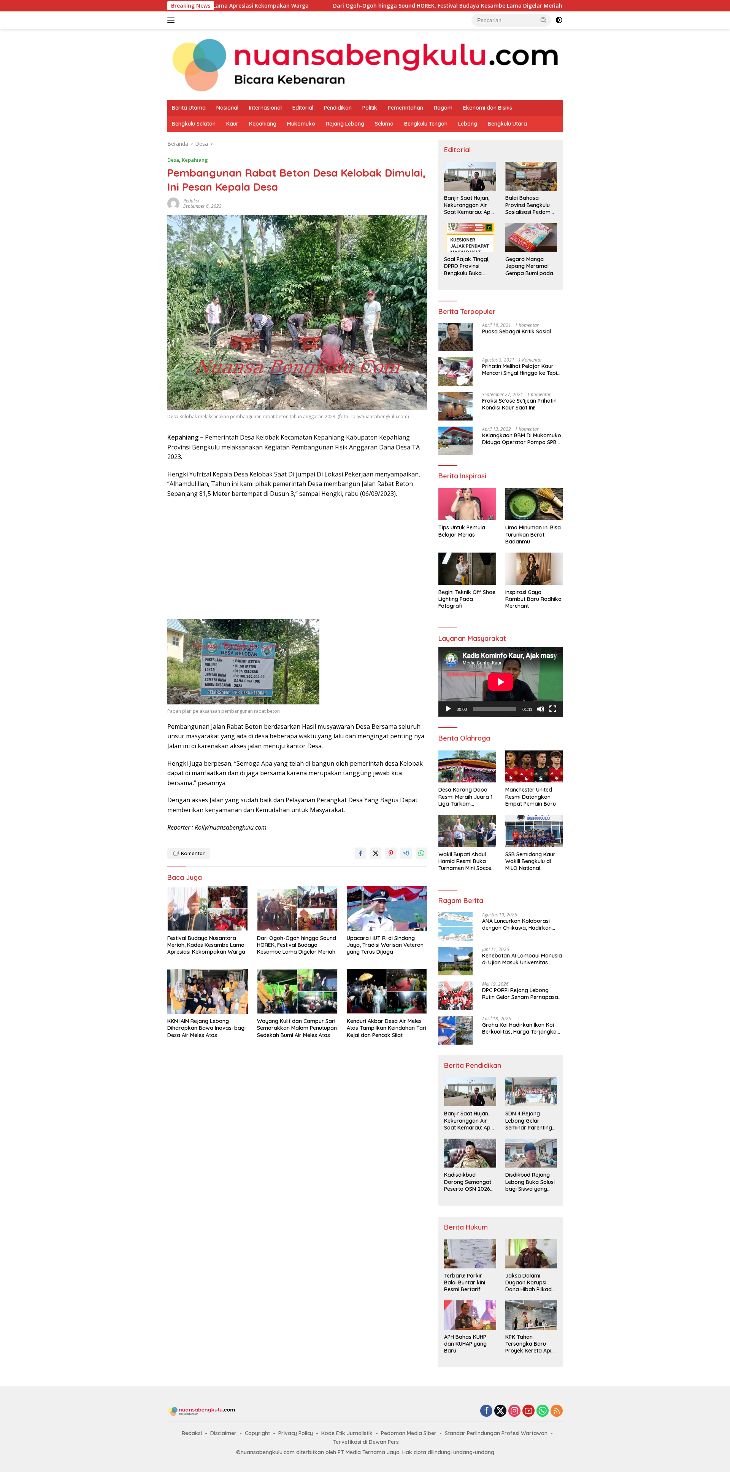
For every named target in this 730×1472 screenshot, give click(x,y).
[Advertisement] (297, 559)
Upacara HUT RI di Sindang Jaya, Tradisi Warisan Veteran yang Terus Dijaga (385, 945)
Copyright (257, 1433)
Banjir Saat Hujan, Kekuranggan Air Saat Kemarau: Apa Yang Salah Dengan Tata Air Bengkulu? (469, 204)
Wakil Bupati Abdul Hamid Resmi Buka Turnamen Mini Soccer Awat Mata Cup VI (466, 861)
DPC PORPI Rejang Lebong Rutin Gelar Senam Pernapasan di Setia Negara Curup (521, 993)
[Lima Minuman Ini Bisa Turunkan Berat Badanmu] (534, 504)
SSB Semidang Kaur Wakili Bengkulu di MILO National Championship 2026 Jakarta (530, 861)
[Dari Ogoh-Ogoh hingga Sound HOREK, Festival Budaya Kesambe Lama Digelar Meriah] (297, 908)
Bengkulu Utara (507, 123)
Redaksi (192, 1433)
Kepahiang (262, 123)
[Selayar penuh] (553, 709)
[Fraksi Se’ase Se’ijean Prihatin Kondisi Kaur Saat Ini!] (455, 406)
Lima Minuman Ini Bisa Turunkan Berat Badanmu (533, 534)
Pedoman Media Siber (408, 1433)
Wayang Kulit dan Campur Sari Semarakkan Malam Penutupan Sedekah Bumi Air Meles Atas (297, 1028)
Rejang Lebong (345, 123)
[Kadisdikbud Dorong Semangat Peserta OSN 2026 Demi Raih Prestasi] (470, 1153)
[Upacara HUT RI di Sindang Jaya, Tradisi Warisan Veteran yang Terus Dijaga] (387, 908)
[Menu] (172, 20)
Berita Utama (189, 107)
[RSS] (557, 1411)
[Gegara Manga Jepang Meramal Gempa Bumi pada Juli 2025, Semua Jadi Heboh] (531, 237)
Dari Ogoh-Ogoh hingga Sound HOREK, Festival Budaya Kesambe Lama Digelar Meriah (365, 5)
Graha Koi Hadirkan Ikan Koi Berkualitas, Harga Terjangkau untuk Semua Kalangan (521, 1028)
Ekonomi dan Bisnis (487, 107)
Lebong (467, 123)
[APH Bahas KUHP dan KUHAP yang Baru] (470, 1314)
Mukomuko (301, 123)
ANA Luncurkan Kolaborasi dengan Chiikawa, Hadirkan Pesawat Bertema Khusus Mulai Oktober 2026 (521, 924)
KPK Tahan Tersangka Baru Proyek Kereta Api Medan (528, 1343)
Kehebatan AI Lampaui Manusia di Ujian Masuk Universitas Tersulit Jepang (522, 959)
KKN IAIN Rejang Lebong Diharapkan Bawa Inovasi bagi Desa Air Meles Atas (206, 1028)
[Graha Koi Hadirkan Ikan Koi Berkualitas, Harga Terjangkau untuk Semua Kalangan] (455, 1030)
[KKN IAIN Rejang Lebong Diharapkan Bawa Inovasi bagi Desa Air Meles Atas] (207, 991)
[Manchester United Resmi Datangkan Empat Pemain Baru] (534, 766)
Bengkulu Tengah (426, 123)
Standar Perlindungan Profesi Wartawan (496, 1433)
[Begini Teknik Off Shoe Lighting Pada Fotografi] (467, 569)
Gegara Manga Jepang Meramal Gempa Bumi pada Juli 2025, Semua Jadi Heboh (529, 266)
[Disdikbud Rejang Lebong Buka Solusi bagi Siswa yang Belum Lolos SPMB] (531, 1153)
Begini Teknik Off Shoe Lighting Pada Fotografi (466, 599)
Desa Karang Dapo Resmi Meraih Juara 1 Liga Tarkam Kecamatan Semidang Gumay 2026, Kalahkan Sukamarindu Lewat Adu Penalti (466, 796)
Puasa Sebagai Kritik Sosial (516, 331)
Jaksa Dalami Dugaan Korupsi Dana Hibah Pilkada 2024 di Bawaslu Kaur (530, 1282)
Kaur (232, 123)
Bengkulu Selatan (194, 123)
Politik (369, 107)
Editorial (302, 107)
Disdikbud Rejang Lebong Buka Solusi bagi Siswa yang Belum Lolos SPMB (530, 1181)
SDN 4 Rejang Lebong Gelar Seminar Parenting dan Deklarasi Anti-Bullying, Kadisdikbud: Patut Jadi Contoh (529, 1120)
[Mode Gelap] (559, 20)
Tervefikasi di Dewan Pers (366, 1442)
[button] (543, 20)
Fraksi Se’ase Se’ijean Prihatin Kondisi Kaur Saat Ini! (519, 404)
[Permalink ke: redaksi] (173, 203)
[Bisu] (540, 709)
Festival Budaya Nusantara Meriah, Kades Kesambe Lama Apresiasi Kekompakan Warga (206, 945)
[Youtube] (528, 1411)
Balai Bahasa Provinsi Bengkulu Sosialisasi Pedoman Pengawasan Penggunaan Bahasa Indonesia (531, 204)
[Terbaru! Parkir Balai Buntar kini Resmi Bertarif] (470, 1253)
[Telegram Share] (406, 853)
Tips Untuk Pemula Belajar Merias (461, 531)
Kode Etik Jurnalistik (347, 1433)
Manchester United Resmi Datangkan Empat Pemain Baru (530, 796)
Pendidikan (338, 107)
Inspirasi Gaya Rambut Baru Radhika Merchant (533, 599)
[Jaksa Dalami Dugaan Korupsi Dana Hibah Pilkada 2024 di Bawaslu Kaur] (531, 1253)
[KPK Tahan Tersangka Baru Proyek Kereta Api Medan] (531, 1314)
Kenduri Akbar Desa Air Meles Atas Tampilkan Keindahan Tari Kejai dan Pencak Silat (386, 1028)
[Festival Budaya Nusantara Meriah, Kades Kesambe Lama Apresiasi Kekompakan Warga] (207, 908)
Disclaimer (223, 1433)
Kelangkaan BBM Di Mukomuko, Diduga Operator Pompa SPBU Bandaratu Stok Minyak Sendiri (522, 439)
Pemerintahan (405, 107)
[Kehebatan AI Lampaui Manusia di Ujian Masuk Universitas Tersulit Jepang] (455, 961)
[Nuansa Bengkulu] (365, 63)
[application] (500, 682)
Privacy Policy (295, 1433)
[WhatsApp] (542, 1411)
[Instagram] (514, 1411)
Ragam (443, 107)
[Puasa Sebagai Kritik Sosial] (455, 337)
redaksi (191, 201)
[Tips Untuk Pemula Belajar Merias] (467, 504)
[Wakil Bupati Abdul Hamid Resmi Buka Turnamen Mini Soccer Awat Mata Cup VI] (467, 831)
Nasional (227, 107)
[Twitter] (500, 1411)
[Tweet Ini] (375, 853)
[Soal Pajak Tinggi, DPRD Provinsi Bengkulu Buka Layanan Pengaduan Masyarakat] (470, 237)
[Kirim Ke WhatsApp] (421, 853)
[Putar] (448, 709)
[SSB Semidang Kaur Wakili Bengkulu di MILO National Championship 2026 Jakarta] (534, 831)
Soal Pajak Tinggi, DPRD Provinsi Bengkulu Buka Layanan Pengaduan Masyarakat (466, 266)
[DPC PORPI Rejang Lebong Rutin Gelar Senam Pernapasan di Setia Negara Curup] (455, 995)
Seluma (384, 123)
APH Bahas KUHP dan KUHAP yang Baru (465, 1343)
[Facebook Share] (360, 853)
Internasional (265, 107)
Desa (173, 159)
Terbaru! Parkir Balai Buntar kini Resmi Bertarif (464, 1282)
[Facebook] (486, 1411)
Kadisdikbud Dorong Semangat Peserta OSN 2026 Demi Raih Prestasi (467, 1181)
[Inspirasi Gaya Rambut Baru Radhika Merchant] (534, 569)
